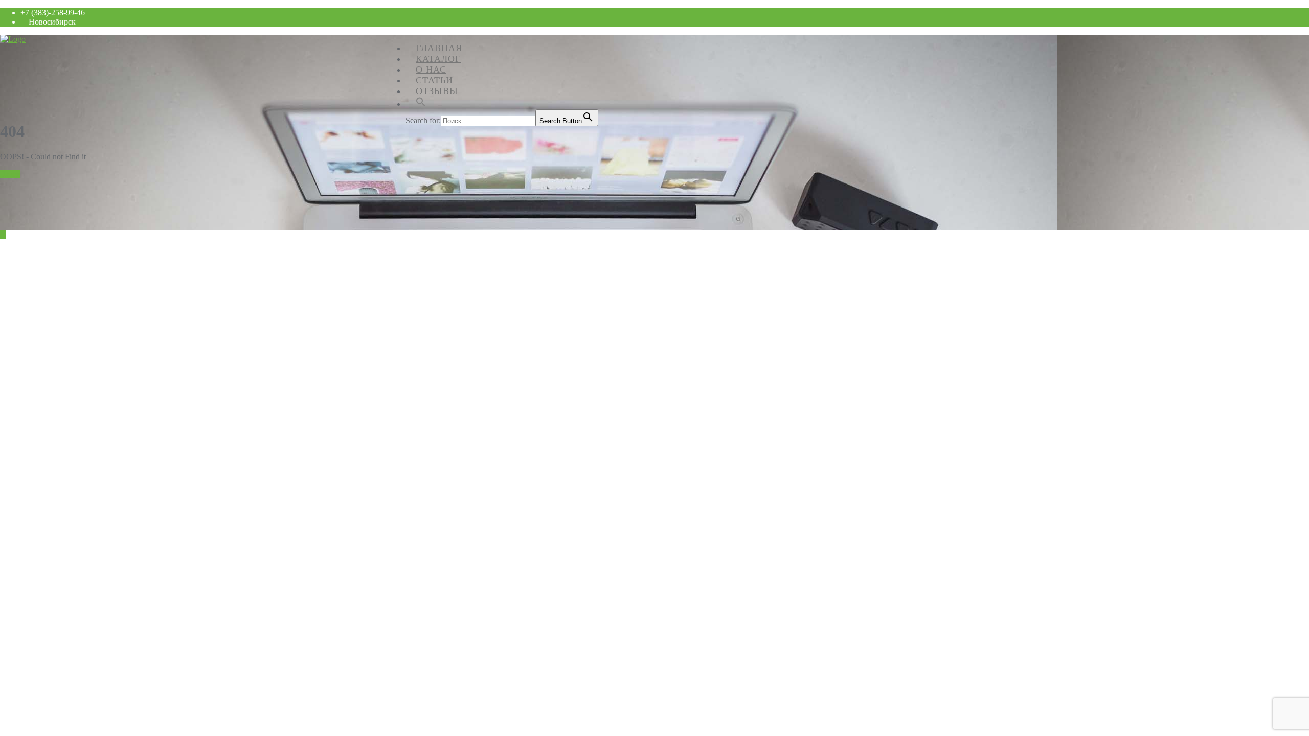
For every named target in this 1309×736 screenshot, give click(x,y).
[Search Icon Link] (420, 101)
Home (10, 174)
